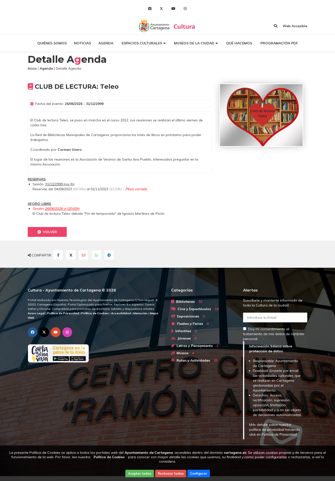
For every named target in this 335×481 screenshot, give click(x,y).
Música (184, 353)
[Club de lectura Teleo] (263, 115)
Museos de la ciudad (194, 43)
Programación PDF (279, 43)
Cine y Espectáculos (197, 309)
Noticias (82, 43)
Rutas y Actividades (196, 360)
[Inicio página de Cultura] (185, 25)
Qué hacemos (239, 43)
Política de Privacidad (279, 434)
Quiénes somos (52, 43)
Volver (49, 232)
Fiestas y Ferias (192, 323)
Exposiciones (190, 316)
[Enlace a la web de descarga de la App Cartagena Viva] (96, 353)
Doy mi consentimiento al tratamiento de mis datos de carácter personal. (273, 334)
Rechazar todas (171, 473)
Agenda (105, 43)
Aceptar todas (139, 473)
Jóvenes (186, 338)
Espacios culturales (142, 43)
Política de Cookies (109, 457)
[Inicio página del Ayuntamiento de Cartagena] (154, 26)
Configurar (198, 473)
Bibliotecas (188, 301)
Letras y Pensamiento (197, 345)
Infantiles (185, 331)
